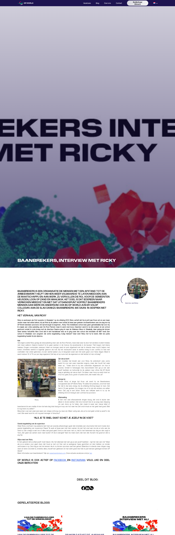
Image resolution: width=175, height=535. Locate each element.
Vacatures (87, 3)
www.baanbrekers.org (57, 453)
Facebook (60, 459)
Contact (119, 3)
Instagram (78, 459)
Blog (97, 3)
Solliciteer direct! (137, 3)
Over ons (107, 3)
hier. (90, 453)
